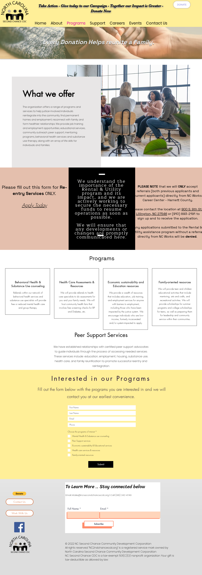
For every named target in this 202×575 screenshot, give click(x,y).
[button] (19, 493)
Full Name (73, 509)
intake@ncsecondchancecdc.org (90, 495)
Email (103, 509)
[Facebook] (19, 527)
